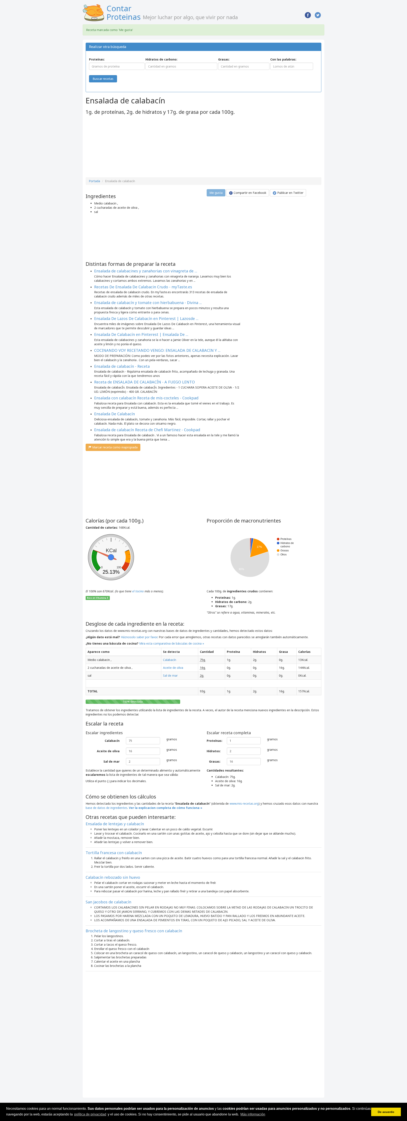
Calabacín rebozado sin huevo (113, 877)
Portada (94, 181)
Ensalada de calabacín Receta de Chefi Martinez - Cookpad (147, 429)
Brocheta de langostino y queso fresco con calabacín (134, 930)
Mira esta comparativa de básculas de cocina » (171, 643)
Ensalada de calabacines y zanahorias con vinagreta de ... (145, 270)
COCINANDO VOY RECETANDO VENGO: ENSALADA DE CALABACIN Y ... (157, 350)
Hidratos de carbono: (161, 59)
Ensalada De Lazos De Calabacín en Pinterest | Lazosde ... (146, 318)
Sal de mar (170, 675)
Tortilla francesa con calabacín (114, 852)
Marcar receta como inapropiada (114, 447)
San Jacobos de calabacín (108, 901)
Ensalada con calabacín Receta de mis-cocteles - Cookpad (146, 397)
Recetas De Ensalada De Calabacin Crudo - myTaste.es (143, 286)
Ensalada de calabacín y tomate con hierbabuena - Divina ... (148, 302)
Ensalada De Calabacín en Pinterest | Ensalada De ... (141, 334)
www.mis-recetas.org (244, 803)
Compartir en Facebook (249, 193)
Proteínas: (97, 59)
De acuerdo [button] (386, 1112)
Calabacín (169, 660)
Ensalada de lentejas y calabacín (115, 823)
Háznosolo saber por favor (139, 637)
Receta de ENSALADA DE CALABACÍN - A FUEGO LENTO (144, 381)
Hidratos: (214, 751)
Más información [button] (252, 1114)
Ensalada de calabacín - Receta (122, 366)
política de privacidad (90, 1114)
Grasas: (224, 59)
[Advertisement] (121, 146)
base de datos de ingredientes (106, 808)
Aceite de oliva (173, 668)
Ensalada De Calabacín (114, 413)
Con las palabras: (283, 59)
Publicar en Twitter (289, 193)
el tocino (138, 591)
